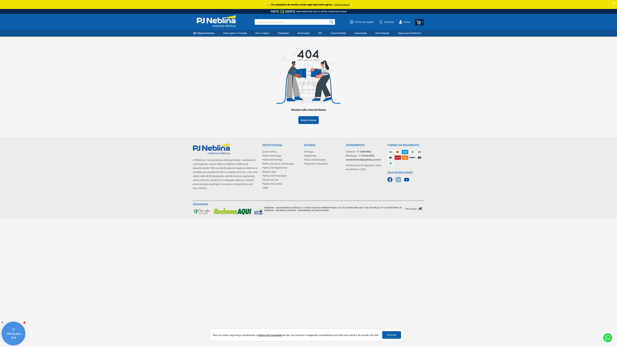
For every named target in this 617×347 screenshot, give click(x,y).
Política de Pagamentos (274, 167)
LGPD (265, 187)
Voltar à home (308, 120)
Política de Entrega (272, 159)
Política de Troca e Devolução (278, 163)
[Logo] (216, 22)
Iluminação (304, 33)
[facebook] (390, 179)
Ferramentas (382, 33)
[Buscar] (331, 22)
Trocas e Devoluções (315, 159)
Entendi (392, 335)
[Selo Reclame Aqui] (232, 214)
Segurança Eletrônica (409, 33)
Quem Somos (269, 151)
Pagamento (310, 155)
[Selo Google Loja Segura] (202, 214)
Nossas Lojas (269, 171)
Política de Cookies (272, 183)
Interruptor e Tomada (235, 33)
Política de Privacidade (274, 175)
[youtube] (406, 179)
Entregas (309, 151)
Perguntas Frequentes (316, 163)
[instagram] (398, 179)
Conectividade (338, 33)
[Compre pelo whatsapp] (607, 337)
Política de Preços (271, 155)
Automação (361, 33)
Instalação (283, 33)
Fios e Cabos (262, 33)
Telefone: (358, 151)
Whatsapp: (360, 155)
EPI (320, 33)
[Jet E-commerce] (413, 209)
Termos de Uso (270, 179)
